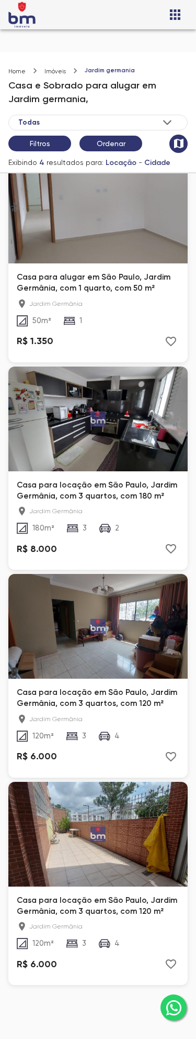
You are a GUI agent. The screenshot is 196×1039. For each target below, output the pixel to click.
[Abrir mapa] (178, 144)
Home (17, 71)
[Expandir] (167, 122)
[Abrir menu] (175, 14)
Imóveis (55, 71)
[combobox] (96, 122)
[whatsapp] (173, 1007)
